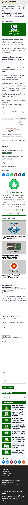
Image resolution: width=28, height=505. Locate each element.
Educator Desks (8, 316)
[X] (7, 174)
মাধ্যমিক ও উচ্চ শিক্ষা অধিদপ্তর (10, 167)
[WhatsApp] (11, 174)
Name (5, 372)
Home (4, 7)
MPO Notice (11, 7)
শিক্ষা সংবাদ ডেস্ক (11, 19)
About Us (5, 469)
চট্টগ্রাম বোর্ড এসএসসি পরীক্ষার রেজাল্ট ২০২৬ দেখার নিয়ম (17, 414)
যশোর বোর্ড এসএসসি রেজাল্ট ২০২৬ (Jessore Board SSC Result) (18, 407)
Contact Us (5, 471)
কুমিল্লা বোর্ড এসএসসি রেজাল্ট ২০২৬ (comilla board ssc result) (18, 420)
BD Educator (11, 492)
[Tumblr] (19, 174)
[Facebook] (3, 174)
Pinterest (11, 213)
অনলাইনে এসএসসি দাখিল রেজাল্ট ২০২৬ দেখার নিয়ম (18, 432)
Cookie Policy (6, 476)
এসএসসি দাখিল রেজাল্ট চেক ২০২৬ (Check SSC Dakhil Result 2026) (18, 439)
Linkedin (19, 210)
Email (5, 381)
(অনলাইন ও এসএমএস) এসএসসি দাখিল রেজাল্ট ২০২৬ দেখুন (18, 446)
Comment (4, 341)
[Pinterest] (15, 174)
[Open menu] (24, 2)
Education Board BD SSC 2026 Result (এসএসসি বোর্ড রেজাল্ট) (18, 452)
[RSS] (23, 462)
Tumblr (17, 213)
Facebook (9, 210)
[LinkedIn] (23, 174)
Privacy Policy (6, 474)
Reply (4, 307)
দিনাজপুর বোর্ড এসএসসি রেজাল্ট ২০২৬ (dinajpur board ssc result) (18, 427)
